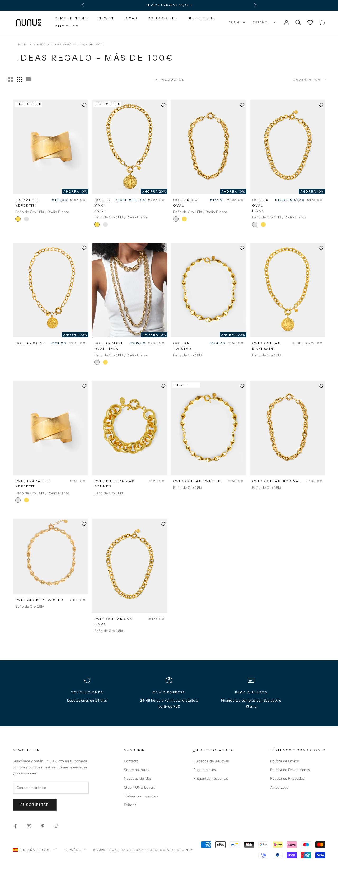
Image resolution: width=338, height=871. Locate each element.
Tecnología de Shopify (169, 850)
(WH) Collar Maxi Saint (266, 345)
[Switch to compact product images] (28, 80)
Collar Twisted (182, 345)
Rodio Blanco (26, 219)
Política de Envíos (284, 761)
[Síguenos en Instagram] (29, 826)
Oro (18, 219)
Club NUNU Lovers (139, 787)
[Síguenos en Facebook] (15, 826)
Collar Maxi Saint (102, 205)
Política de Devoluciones (290, 769)
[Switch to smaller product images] (19, 80)
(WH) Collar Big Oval (276, 481)
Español (261, 22)
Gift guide (67, 26)
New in (106, 18)
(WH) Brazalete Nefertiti (33, 483)
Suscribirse (34, 804)
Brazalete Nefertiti (27, 202)
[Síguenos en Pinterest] (42, 826)
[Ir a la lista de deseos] (310, 22)
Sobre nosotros (136, 769)
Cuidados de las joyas (211, 761)
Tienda (40, 44)
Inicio (22, 44)
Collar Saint (30, 343)
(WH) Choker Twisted (39, 600)
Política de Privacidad (287, 778)
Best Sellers (202, 18)
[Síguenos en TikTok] (56, 826)
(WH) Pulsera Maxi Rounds (115, 483)
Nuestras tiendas (138, 778)
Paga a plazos (204, 769)
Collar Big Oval (185, 202)
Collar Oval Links (260, 205)
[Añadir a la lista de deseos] (84, 105)
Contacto (131, 761)
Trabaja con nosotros (141, 796)
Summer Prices (71, 18)
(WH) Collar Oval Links (114, 621)
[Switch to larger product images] (10, 80)
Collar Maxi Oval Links (108, 345)
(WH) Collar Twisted (197, 481)
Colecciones (162, 18)
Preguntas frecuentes (210, 778)
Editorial (130, 804)
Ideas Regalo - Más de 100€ (77, 44)
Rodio (105, 224)
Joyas (130, 18)
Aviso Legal (279, 787)
